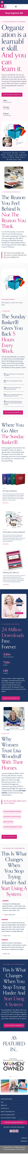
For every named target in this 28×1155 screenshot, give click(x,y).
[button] (2, 2)
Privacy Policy (21, 1149)
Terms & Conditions (9, 1149)
